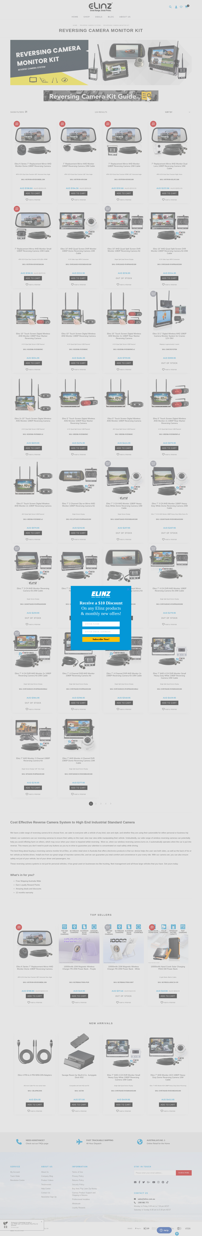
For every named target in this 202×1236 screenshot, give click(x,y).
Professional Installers (81, 1199)
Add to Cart (33, 193)
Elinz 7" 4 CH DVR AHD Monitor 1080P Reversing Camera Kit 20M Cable (169, 589)
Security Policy (78, 1184)
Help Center (46, 1189)
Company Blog (47, 1176)
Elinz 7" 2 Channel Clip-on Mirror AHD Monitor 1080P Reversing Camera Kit (78, 504)
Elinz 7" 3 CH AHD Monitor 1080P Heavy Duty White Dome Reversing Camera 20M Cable (169, 505)
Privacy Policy (78, 1176)
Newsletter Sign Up (48, 1197)
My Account (15, 1172)
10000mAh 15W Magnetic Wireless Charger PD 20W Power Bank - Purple (79, 967)
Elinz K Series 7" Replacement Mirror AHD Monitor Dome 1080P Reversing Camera (33, 165)
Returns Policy (78, 1180)
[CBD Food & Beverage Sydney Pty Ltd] (101, 7)
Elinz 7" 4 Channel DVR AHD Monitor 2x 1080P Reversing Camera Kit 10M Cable (124, 674)
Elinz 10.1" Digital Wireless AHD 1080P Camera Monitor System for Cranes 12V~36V (169, 336)
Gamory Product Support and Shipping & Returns (83, 1194)
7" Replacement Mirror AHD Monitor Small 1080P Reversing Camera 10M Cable (33, 250)
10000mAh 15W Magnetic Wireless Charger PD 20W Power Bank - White (123, 967)
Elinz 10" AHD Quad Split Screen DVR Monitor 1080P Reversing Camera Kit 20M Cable (169, 251)
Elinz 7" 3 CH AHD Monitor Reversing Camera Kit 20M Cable (33, 589)
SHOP (87, 17)
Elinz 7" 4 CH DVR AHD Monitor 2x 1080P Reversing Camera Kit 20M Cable (33, 674)
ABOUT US (125, 17)
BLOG (111, 17)
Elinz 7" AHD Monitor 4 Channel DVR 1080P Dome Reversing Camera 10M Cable (78, 760)
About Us (45, 1172)
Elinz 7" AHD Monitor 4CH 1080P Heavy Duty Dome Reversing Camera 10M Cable (168, 1077)
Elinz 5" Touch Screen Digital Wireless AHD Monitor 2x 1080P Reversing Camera (33, 504)
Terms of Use (77, 1172)
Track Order (15, 1176)
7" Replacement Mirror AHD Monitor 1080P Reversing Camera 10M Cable (78, 165)
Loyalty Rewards (78, 1208)
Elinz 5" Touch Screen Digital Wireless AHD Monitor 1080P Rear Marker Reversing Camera (78, 420)
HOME (75, 17)
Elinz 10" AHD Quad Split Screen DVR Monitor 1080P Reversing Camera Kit (124, 250)
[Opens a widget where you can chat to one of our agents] (164, 1230)
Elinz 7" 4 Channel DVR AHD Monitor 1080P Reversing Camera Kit (79, 674)
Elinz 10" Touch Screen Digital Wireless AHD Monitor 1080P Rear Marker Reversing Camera (33, 336)
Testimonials (46, 1184)
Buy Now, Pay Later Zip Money (84, 1189)
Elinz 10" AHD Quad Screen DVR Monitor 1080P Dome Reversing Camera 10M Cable (78, 251)
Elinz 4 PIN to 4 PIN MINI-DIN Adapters (35, 1075)
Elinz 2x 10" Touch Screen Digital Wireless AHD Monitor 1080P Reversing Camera (33, 419)
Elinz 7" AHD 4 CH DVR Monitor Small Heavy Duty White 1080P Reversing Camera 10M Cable (169, 675)
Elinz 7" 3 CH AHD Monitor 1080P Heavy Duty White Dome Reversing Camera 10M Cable (124, 505)
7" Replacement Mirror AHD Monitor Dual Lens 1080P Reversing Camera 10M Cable (169, 166)
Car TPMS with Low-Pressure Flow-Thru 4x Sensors (24, 1224)
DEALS (98, 17)
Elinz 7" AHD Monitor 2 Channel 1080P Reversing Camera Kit (33, 759)
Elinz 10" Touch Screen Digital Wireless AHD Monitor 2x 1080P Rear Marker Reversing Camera (124, 336)
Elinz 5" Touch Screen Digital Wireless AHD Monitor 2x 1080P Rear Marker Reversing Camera (169, 420)
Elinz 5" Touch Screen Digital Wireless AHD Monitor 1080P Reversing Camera (124, 419)
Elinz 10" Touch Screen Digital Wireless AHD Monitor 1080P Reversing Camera (78, 335)
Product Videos (47, 1180)
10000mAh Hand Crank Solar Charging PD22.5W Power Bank (168, 967)
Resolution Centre (17, 1180)
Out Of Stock (124, 278)
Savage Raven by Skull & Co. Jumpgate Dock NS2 (79, 1076)
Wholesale (76, 1204)
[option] (34, 965)
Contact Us (45, 1193)
